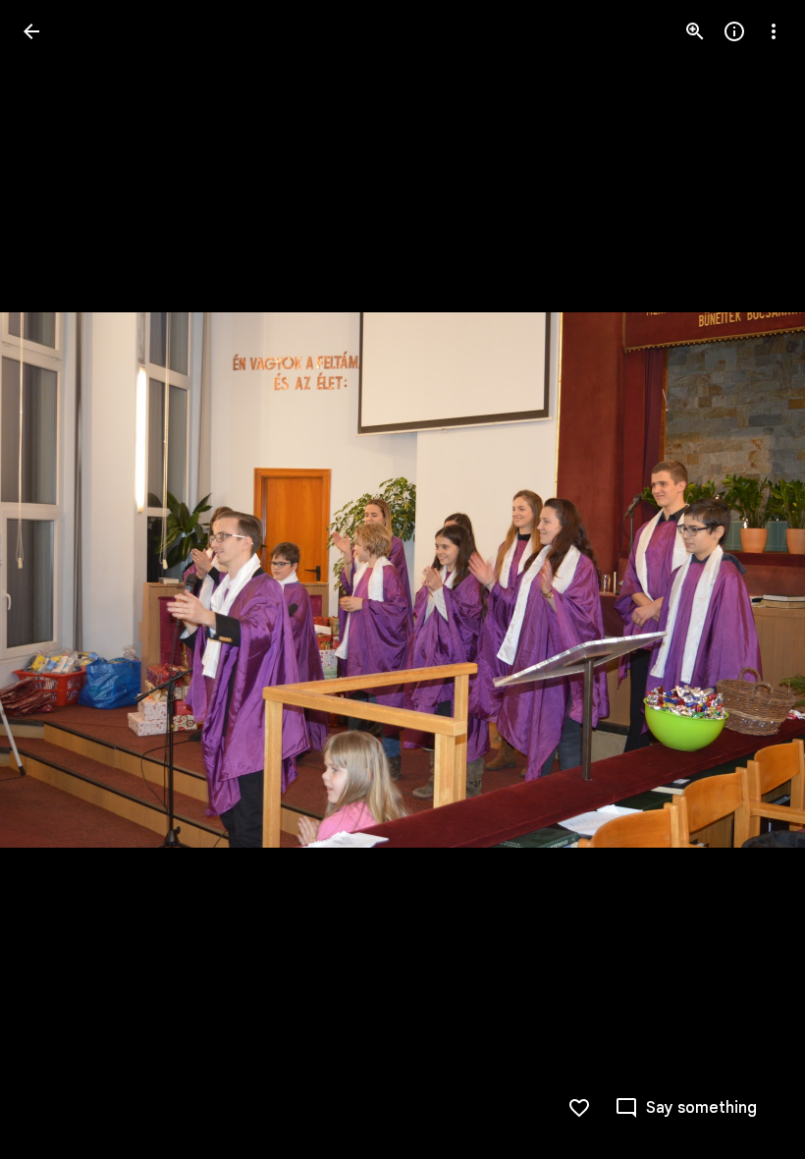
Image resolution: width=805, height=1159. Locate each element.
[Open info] (734, 31)
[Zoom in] (695, 31)
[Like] (579, 1108)
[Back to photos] (31, 31)
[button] (54, 579)
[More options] (773, 31)
